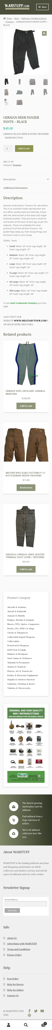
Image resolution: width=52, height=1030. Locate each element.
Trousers (9, 21)
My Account (8, 1025)
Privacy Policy (14, 954)
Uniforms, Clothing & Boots (34, 18)
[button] (44, 33)
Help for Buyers (15, 984)
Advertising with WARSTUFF (22, 943)
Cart (40, 1022)
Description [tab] (9, 179)
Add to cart (24, 148)
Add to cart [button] (26, 405)
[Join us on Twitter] (36, 1011)
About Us (12, 938)
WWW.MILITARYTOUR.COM (30, 320)
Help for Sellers (15, 990)
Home (9, 18)
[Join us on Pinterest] (29, 1016)
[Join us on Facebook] (29, 1011)
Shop (16, 18)
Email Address (11, 899)
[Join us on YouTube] (42, 1011)
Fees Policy (13, 978)
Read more (26, 487)
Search (26, 1025)
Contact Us (13, 995)
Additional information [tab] (15, 187)
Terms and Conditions (18, 949)
